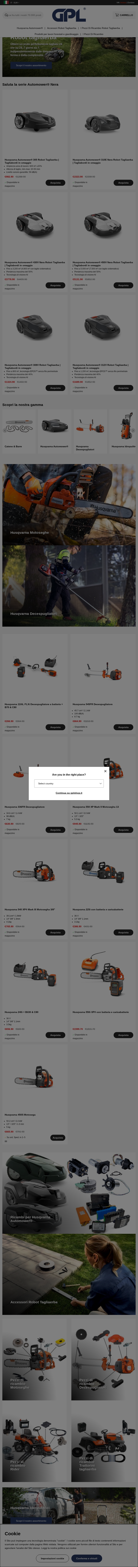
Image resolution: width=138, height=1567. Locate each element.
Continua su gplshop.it (69, 793)
